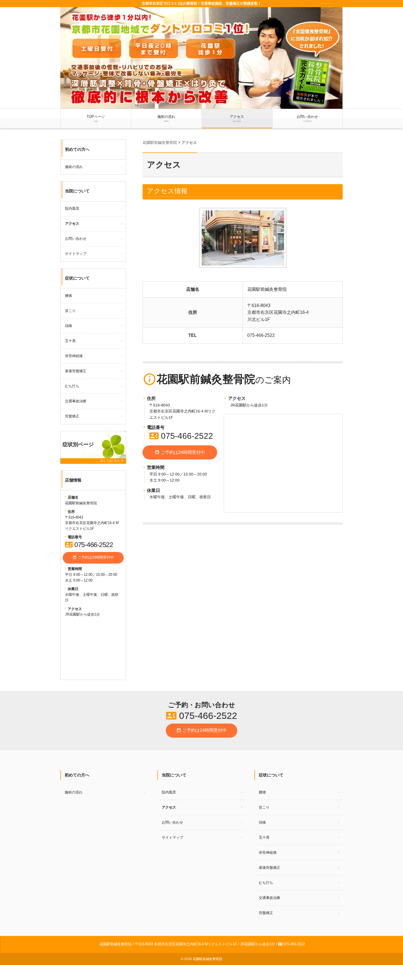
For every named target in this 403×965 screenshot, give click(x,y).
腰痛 (68, 296)
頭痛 (68, 326)
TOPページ (96, 119)
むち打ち (72, 386)
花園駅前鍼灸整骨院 (207, 959)
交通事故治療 (75, 401)
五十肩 (70, 341)
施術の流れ (166, 119)
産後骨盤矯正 (75, 371)
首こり (70, 311)
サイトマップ (75, 254)
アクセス (237, 119)
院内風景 (72, 208)
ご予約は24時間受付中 (180, 452)
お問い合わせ (307, 119)
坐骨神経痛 (74, 356)
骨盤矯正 (72, 416)
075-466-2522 (181, 435)
